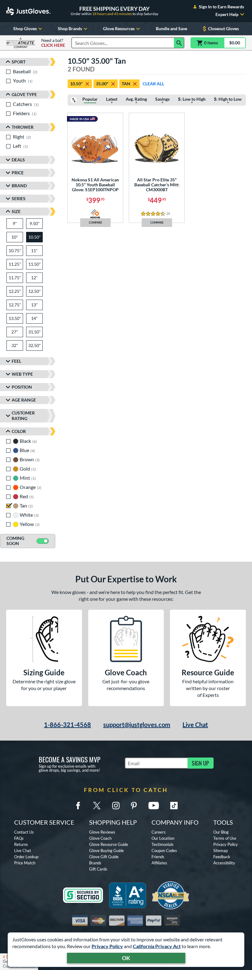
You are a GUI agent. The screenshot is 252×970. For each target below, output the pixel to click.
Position (22, 387)
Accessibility (224, 862)
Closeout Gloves (223, 28)
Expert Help (226, 14)
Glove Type (24, 94)
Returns (21, 844)
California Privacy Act (157, 946)
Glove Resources (119, 28)
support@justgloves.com (136, 724)
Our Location (163, 838)
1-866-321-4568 (67, 724)
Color (19, 431)
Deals (18, 159)
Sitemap (220, 850)
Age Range (24, 399)
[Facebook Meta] (78, 805)
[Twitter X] (96, 805)
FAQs (19, 838)
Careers (159, 832)
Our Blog (221, 832)
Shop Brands (70, 28)
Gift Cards (98, 869)
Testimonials (163, 844)
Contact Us (24, 832)
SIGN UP (200, 763)
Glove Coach (100, 838)
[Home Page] (28, 11)
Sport (19, 61)
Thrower (22, 127)
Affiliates (159, 862)
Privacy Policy (107, 946)
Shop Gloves (25, 28)
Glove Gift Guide (104, 856)
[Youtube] (153, 805)
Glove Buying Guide (106, 850)
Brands (95, 862)
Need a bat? (53, 43)
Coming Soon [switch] (15, 541)
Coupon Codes (164, 850)
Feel (16, 361)
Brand (19, 185)
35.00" (102, 83)
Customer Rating (23, 415)
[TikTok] (174, 805)
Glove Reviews (102, 832)
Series (19, 198)
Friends (158, 856)
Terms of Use (224, 838)
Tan (126, 83)
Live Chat (195, 724)
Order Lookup (26, 856)
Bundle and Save (171, 28)
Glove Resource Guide (108, 844)
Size (16, 211)
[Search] (179, 42)
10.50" (76, 83)
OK (126, 958)
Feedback (221, 856)
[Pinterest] (133, 805)
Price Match (24, 862)
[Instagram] (116, 805)
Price (18, 172)
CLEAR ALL (153, 83)
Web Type (22, 374)
